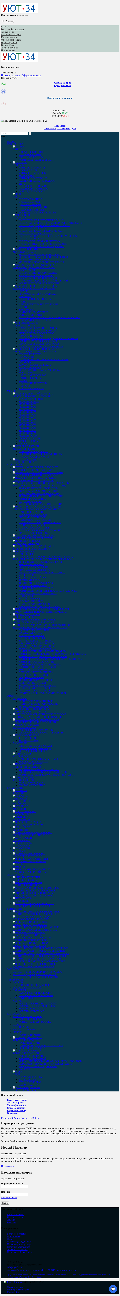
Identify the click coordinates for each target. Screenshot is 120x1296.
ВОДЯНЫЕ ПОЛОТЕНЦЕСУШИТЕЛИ (39, 769)
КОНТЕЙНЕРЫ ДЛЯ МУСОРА (35, 1022)
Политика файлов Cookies (20, 1252)
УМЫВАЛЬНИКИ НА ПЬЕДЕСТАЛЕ (38, 278)
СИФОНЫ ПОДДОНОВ (31, 336)
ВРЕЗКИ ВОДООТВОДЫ (32, 638)
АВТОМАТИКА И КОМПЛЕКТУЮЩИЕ (40, 530)
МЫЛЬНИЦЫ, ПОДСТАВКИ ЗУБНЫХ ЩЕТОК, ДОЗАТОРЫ (50, 1061)
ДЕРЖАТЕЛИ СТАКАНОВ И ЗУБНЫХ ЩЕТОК (43, 359)
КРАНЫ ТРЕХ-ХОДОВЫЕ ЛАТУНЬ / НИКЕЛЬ (43, 656)
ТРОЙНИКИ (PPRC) (29, 580)
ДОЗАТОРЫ (25, 362)
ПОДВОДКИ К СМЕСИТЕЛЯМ (35, 320)
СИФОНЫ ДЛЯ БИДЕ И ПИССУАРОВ (39, 344)
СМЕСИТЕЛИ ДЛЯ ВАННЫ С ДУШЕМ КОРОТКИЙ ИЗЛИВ (50, 223)
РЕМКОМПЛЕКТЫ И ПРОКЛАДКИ (38, 294)
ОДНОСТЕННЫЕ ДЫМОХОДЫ (35, 746)
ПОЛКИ (23, 380)
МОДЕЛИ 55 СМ (27, 409)
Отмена (9, 21)
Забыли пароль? (15, 1102)
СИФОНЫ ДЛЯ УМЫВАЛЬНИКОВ (37, 330)
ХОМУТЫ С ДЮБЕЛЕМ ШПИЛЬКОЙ (38, 1006)
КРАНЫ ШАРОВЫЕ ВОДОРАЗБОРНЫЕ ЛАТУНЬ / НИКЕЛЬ (50, 659)
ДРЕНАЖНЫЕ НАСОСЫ (32, 525)
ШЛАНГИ (24, 291)
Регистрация (17, 29)
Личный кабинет (9, 47)
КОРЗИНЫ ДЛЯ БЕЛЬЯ (31, 1019)
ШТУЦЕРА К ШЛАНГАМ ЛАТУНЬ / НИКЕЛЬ (42, 693)
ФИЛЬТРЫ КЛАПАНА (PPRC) (34, 604)
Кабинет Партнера (20, 1118)
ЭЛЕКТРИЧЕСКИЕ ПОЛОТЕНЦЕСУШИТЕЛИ (43, 772)
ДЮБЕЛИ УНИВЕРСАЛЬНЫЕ (34, 985)
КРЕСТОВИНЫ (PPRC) (31, 601)
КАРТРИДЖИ (26, 309)
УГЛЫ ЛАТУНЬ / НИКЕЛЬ (32, 683)
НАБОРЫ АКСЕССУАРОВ (33, 375)
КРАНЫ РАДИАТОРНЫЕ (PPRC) (36, 588)
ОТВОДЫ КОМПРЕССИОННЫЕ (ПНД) (39, 493)
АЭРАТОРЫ (25, 296)
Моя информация (16, 1105)
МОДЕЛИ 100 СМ (28, 435)
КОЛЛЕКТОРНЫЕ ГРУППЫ (33, 761)
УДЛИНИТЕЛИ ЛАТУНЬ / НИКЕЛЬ (37, 685)
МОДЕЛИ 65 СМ (27, 414)
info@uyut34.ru (14, 1267)
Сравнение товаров (11, 34)
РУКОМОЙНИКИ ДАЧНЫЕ (33, 451)
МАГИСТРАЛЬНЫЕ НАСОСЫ (35, 533)
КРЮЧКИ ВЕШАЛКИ (30, 367)
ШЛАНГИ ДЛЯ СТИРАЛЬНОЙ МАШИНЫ (41, 346)
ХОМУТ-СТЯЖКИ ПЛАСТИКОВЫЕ (38, 1003)
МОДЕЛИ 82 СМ (27, 425)
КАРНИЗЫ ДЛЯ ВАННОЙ (32, 1058)
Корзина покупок (10, 37)
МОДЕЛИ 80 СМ (27, 422)
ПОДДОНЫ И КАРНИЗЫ (32, 209)
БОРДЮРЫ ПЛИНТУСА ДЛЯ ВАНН (38, 1066)
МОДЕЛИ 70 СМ (27, 417)
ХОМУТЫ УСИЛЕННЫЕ (32, 1008)
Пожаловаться (8, 50)
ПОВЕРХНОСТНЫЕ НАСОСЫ (35, 520)
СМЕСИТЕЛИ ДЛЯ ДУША (33, 228)
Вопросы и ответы (16, 1233)
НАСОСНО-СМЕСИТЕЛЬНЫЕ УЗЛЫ (38, 759)
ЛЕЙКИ (23, 307)
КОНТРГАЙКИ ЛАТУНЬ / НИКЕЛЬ (37, 648)
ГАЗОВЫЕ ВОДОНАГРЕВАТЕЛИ (36, 730)
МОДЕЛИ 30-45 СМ (29, 401)
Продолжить (7, 1166)
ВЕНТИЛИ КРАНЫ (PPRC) (33, 585)
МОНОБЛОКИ (26, 175)
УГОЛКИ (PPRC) (27, 575)
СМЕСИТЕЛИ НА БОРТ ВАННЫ (36, 238)
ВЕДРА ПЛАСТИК (28, 1085)
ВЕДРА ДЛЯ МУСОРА (30, 1077)
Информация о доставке (19, 1241)
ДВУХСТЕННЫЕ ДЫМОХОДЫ (35, 748)
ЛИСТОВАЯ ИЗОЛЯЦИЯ (32, 785)
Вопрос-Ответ (8, 45)
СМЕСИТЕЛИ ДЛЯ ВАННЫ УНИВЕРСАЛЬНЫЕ (44, 225)
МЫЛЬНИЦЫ (26, 372)
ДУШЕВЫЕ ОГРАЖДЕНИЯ (33, 207)
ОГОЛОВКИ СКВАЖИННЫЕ (34, 527)
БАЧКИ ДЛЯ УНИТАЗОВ (32, 191)
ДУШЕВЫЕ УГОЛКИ (30, 204)
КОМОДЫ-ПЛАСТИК (30, 1035)
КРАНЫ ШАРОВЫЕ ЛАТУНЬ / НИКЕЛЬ (40, 664)
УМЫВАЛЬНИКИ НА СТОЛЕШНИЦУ (39, 273)
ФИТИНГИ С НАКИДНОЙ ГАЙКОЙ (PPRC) (42, 572)
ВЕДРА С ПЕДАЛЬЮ (30, 1082)
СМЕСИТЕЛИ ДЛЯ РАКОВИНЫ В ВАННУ (41, 220)
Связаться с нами (15, 1287)
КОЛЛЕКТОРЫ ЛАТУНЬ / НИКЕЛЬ (37, 646)
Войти (35, 1118)
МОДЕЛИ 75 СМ (27, 420)
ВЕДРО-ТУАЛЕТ (27, 1079)
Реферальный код (16, 1110)
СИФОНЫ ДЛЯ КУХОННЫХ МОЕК (38, 328)
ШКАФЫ (23, 443)
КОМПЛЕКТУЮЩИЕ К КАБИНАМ (37, 212)
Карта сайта (13, 1292)
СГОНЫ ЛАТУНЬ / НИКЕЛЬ (33, 675)
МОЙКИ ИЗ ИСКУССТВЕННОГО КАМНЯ (41, 262)
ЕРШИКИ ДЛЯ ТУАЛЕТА (32, 1048)
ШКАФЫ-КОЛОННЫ (30, 438)
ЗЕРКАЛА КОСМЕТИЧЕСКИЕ (35, 365)
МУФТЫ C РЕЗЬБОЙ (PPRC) (33, 567)
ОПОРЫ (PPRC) (27, 596)
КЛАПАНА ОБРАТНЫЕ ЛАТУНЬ (36, 643)
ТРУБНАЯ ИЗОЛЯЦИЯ (31, 782)
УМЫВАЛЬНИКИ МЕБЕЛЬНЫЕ (36, 275)
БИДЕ (22, 183)
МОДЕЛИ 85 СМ (27, 428)
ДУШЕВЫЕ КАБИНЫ (30, 199)
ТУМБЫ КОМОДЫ (28, 441)
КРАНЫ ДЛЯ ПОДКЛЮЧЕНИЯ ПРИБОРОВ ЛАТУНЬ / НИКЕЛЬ (52, 654)
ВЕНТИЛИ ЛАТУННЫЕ (31, 635)
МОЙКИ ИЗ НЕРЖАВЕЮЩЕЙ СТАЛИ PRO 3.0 (43, 257)
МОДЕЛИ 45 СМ (27, 404)
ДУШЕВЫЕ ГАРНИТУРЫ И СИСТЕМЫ (39, 241)
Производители (9, 42)
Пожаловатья (13, 1236)
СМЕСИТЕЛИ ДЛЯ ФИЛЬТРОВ (35, 233)
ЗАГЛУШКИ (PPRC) (29, 598)
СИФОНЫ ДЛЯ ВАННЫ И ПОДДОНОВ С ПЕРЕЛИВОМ (48, 338)
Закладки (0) (7, 32)
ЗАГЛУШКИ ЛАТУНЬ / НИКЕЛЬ (36, 640)
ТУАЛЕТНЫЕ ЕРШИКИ (31, 388)
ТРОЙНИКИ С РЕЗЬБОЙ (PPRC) (36, 583)
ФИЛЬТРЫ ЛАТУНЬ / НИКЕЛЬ (35, 688)
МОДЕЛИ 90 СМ (27, 433)
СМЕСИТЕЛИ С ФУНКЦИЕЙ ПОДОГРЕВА (41, 246)
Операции (12, 1113)
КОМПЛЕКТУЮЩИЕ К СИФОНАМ (38, 341)
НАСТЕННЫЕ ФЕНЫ (30, 378)
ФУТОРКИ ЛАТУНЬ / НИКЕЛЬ (35, 690)
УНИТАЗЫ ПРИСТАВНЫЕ (33, 178)
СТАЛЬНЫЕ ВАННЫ (30, 154)
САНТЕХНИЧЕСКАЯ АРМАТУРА (37, 181)
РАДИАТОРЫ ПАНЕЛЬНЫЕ (34, 706)
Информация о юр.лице (19, 1244)
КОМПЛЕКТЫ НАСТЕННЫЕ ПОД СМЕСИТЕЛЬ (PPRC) (48, 591)
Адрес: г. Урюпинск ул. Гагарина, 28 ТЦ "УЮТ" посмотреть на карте (41, 1270)
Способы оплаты (16, 1108)
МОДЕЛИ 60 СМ (27, 412)
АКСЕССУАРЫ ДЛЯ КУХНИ (34, 457)
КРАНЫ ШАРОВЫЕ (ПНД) (33, 499)
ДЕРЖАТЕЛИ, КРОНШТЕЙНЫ (35, 299)
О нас (10, 1239)
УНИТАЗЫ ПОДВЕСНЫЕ (32, 173)
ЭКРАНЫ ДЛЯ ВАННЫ (31, 157)
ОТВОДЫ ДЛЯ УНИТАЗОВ (33, 186)
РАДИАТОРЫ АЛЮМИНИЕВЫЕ (36, 701)
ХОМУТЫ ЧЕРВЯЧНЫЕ (31, 1011)
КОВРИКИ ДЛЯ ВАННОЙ (32, 1056)
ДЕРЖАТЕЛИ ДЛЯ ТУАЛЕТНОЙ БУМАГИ (41, 1045)
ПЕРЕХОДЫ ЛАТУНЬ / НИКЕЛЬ (36, 672)
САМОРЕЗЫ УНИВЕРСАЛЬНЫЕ (36, 995)
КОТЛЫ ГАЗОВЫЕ (28, 740)
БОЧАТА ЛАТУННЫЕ (30, 633)
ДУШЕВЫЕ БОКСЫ (29, 202)
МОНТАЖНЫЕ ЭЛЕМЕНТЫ (34, 751)
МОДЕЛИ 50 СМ (27, 407)
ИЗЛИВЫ (24, 301)
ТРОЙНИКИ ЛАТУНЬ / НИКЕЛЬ (36, 680)
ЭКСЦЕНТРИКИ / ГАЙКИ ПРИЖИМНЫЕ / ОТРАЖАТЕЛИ (49, 317)
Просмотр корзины (10, 75)
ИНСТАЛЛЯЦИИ (28, 170)
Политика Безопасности (19, 1247)
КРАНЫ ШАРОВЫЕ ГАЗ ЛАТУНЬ (36, 661)
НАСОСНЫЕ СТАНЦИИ (32, 512)
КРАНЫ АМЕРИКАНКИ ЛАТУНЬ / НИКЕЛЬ (42, 651)
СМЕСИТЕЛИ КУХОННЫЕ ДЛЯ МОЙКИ (41, 231)
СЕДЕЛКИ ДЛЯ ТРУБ (30, 501)
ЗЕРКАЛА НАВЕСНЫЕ (31, 399)
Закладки (11, 1219)
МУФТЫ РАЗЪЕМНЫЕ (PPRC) (34, 570)
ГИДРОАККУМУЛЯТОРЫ (32, 517)
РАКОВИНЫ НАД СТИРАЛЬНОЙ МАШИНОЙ (43, 280)
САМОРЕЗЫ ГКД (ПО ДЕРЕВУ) (35, 993)
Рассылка (11, 1222)
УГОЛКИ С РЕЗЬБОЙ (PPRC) (34, 577)
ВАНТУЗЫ (24, 1069)
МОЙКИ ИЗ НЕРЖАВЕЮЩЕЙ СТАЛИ (39, 254)
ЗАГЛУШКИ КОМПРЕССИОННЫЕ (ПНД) (41, 504)
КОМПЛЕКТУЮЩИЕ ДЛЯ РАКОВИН (39, 283)
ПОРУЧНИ (24, 386)
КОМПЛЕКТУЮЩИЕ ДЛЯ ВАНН (36, 160)
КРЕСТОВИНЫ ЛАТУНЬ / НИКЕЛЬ (37, 667)
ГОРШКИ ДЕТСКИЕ (29, 1043)
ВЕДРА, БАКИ (26, 357)
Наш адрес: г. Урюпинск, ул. (60, 127)
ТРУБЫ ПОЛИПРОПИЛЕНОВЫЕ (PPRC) (40, 562)
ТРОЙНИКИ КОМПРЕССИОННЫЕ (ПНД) (41, 496)
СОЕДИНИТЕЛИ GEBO (31, 677)
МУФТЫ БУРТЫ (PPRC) (31, 564)
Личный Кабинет (15, 1214)
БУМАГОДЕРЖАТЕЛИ (30, 354)
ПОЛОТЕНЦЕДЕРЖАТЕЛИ (33, 383)
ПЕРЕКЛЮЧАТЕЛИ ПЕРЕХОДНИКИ (38, 304)
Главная (5, 26)
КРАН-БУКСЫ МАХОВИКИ (33, 312)
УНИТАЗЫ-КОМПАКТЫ (32, 167)
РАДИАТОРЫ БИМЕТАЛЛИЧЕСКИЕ (38, 704)
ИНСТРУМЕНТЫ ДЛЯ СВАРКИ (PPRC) (39, 606)
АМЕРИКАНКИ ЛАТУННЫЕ (34, 630)
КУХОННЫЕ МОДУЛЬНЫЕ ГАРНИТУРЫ (40, 454)
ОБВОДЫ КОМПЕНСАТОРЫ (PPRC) (38, 593)
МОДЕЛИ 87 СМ (27, 430)
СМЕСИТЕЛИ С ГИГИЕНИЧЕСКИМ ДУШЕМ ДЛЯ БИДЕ (49, 236)
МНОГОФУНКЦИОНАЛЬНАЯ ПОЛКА (39, 370)
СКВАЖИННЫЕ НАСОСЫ (33, 514)
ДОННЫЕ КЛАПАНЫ (30, 315)
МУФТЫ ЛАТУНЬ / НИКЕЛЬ (34, 669)
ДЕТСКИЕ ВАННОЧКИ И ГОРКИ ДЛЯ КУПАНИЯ (45, 1064)
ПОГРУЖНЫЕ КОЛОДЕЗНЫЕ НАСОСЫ (40, 522)
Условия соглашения (17, 1249)
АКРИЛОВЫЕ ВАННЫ (31, 152)
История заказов (15, 1217)
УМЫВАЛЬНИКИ (28, 270)
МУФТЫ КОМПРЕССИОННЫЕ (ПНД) (39, 491)
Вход (3, 29)
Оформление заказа (11, 40)
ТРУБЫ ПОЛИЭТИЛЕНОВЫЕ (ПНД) (38, 488)
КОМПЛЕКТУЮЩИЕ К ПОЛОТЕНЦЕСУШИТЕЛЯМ (46, 774)
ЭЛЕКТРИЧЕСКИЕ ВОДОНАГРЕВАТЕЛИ (41, 732)
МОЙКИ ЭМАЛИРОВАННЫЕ (34, 259)
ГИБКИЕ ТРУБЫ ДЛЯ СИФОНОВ (36, 333)
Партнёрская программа (19, 1289)
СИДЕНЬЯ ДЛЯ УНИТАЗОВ (33, 188)
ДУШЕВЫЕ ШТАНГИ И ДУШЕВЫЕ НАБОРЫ (43, 244)
